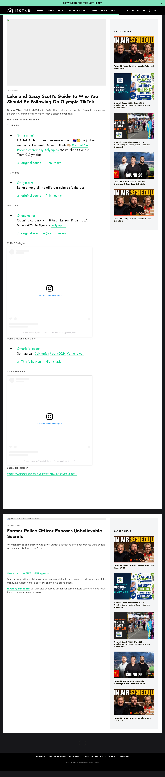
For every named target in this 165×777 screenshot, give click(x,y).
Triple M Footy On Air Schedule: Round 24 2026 (132, 220)
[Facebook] (127, 10)
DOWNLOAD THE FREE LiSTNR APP (82, 3)
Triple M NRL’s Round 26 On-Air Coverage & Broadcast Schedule (129, 183)
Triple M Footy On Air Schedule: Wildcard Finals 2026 (134, 67)
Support (113, 756)
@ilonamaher (26, 215)
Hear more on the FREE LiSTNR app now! (28, 573)
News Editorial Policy (95, 756)
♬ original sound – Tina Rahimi (39, 162)
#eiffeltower (75, 353)
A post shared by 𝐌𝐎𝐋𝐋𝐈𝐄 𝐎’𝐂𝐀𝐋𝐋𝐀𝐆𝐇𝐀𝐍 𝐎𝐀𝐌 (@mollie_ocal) (49, 333)
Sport (61, 10)
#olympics (51, 150)
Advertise (124, 756)
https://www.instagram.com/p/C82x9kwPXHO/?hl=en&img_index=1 (42, 473)
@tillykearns (25, 182)
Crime (93, 10)
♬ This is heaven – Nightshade (39, 361)
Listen (50, 10)
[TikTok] (149, 10)
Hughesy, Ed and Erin (18, 588)
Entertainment (78, 10)
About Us (40, 756)
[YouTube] (144, 10)
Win (113, 10)
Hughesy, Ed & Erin (14, 525)
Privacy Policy (75, 756)
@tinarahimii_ (26, 135)
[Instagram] (138, 10)
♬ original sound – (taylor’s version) (42, 233)
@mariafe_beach (28, 348)
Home (40, 10)
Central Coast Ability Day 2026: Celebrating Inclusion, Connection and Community (132, 105)
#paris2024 (80, 145)
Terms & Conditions (57, 756)
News (104, 10)
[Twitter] (133, 10)
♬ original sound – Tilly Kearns (39, 195)
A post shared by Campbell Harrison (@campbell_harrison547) (49, 461)
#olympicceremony (30, 150)
